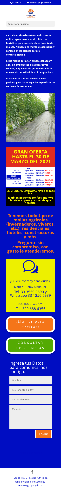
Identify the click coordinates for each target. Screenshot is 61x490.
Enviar (43, 434)
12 (45, 138)
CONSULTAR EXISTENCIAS (30, 345)
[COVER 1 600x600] (30, 141)
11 (43, 138)
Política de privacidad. (31, 452)
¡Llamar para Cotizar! (30, 324)
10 (40, 138)
